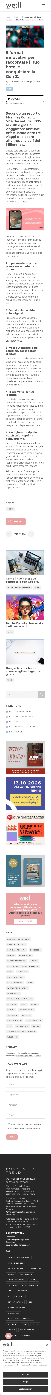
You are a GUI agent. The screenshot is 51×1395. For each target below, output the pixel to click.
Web (16, 17)
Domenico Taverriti (19, 82)
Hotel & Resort (15, 977)
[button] (47, 1344)
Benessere (35, 950)
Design (10, 955)
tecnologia (22, 1026)
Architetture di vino (18, 939)
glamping (22, 972)
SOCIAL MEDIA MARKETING (23, 727)
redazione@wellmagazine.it (27, 1053)
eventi (34, 961)
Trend (10, 509)
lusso (34, 1004)
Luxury (11, 1010)
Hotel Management (18, 587)
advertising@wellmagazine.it (28, 1056)
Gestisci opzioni (25, 1389)
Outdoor (12, 1015)
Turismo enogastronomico (21, 1031)
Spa (9, 1026)
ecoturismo (25, 955)
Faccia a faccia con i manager (22, 966)
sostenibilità (34, 1021)
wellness (12, 1037)
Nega (25, 1382)
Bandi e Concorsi (16, 944)
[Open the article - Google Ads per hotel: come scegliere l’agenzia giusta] (15, 652)
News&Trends (27, 1010)
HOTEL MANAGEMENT (20, 712)
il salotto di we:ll (17, 988)
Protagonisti (14, 1021)
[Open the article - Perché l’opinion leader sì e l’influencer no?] (15, 607)
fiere (10, 972)
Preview (26, 1015)
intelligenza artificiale (20, 999)
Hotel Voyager (15, 983)
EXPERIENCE (16, 732)
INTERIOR (14, 722)
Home (8, 17)
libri (23, 1004)
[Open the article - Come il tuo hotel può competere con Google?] (15, 563)
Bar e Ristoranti (16, 950)
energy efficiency (16, 961)
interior (11, 1004)
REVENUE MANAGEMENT (22, 717)
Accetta (25, 1375)
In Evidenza (13, 993)
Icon (30, 983)
